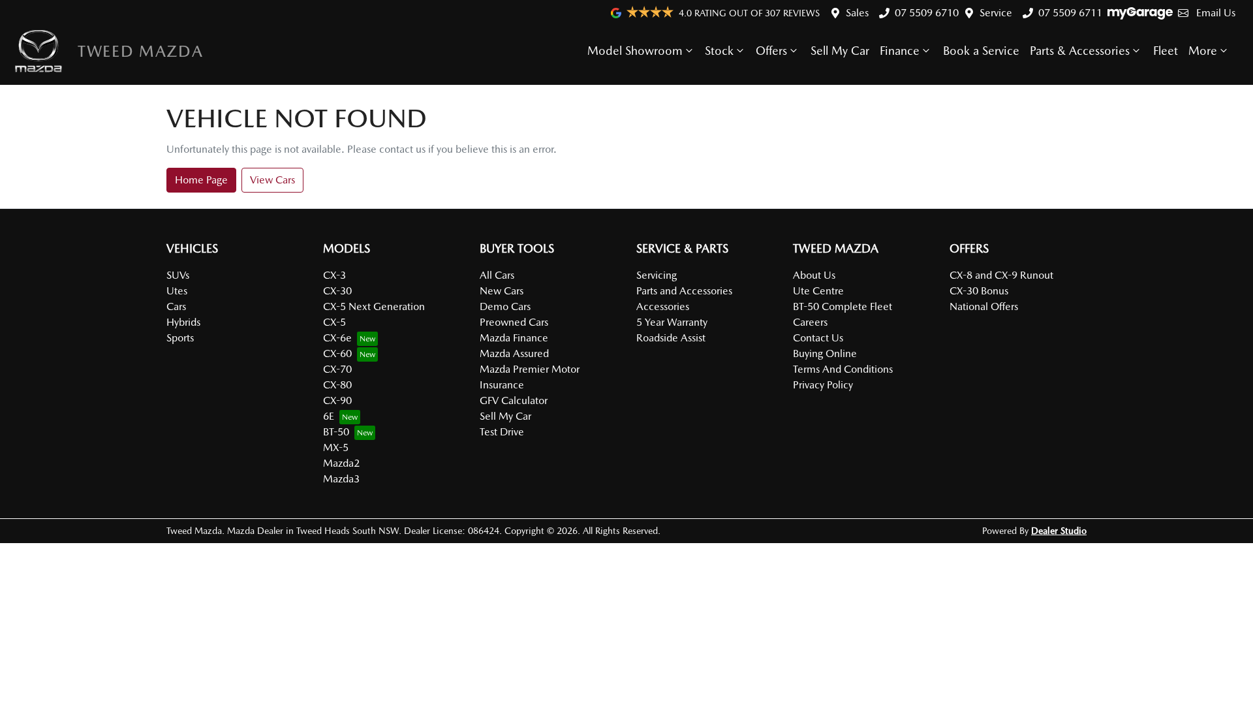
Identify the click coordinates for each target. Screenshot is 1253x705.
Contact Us (818, 338)
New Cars (501, 291)
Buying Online (825, 353)
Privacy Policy (823, 385)
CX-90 (337, 400)
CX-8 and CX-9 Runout (1001, 275)
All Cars (497, 275)
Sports (180, 338)
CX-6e (337, 338)
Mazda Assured (514, 353)
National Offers (984, 306)
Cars (176, 306)
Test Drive (502, 432)
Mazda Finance (514, 338)
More (1202, 50)
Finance (900, 50)
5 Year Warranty (671, 322)
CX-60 (337, 353)
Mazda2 (341, 463)
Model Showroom (635, 50)
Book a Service (981, 50)
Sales (857, 13)
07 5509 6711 (1070, 13)
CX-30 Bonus (979, 291)
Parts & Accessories (1080, 50)
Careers (810, 322)
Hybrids (183, 322)
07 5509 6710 (927, 13)
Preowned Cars (514, 322)
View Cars (272, 180)
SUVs (177, 275)
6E (328, 416)
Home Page (201, 180)
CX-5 (334, 322)
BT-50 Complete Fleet (842, 306)
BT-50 (336, 432)
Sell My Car (840, 50)
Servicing (656, 275)
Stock (719, 50)
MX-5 (335, 447)
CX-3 (334, 275)
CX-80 (337, 385)
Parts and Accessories (684, 291)
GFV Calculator (514, 400)
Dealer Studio (1059, 530)
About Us (814, 275)
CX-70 (337, 369)
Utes (176, 291)
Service (996, 13)
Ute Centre (818, 291)
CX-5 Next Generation (374, 306)
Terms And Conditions (843, 369)
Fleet (1165, 50)
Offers (771, 50)
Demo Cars (505, 306)
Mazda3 (341, 479)
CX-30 (337, 291)
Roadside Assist (670, 338)
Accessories (662, 306)
